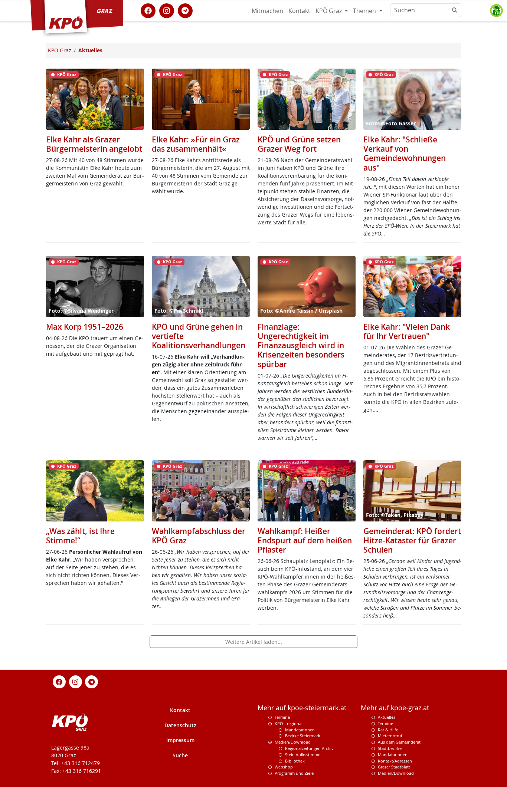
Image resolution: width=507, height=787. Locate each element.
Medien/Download (293, 742)
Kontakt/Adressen (395, 761)
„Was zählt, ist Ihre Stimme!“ (80, 536)
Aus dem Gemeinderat (399, 742)
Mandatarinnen (300, 729)
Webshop (284, 767)
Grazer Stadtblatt (394, 767)
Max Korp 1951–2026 (84, 327)
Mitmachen (267, 11)
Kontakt (299, 11)
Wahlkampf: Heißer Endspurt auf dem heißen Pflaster (305, 540)
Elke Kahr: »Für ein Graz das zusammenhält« (196, 144)
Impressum (180, 740)
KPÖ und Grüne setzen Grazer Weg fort (299, 144)
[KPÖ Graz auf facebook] (148, 10)
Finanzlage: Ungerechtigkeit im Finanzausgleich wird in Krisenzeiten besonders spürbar (301, 345)
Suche (180, 755)
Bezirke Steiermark (302, 735)
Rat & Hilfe (388, 729)
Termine (282, 717)
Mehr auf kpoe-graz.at (395, 708)
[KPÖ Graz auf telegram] (185, 10)
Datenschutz (180, 725)
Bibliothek (295, 761)
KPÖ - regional (288, 723)
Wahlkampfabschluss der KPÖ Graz (198, 536)
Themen (365, 11)
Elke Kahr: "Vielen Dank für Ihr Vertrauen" (406, 331)
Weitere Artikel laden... (253, 641)
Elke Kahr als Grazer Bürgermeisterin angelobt (94, 144)
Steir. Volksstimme (302, 754)
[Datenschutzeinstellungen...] (496, 11)
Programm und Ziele (294, 773)
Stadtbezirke (390, 748)
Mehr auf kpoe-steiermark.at (302, 708)
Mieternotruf (390, 735)
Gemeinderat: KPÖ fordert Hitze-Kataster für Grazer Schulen (412, 540)
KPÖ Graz (329, 11)
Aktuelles (386, 717)
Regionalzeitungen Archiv (309, 748)
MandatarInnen (393, 754)
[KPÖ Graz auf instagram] (166, 10)
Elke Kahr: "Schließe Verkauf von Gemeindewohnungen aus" (404, 153)
